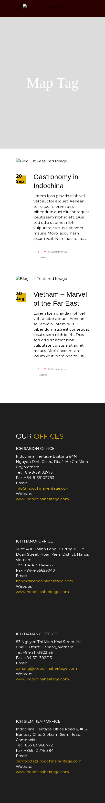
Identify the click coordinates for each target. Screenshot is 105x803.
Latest (43, 257)
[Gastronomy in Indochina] (41, 161)
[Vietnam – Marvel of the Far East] (41, 278)
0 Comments (57, 251)
